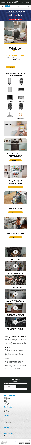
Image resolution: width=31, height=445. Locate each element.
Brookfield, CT (7, 408)
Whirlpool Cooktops (21, 101)
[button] (2, 6)
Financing (5, 399)
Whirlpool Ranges (21, 84)
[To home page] (7, 6)
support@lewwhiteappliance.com (10, 413)
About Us (5, 401)
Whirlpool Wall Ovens (10, 101)
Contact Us (11, 67)
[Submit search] (29, 8)
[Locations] (22, 6)
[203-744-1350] (25, 6)
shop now (10, 19)
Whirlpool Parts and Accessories (21, 118)
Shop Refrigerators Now (15, 186)
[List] (19, 6)
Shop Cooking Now (15, 160)
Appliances (5, 397)
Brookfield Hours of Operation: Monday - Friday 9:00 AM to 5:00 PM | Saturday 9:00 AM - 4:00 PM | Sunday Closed (15, 1)
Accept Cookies (22, 443)
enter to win (20, 19)
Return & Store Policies (7, 404)
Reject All (27, 443)
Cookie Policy (14, 441)
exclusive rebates (15, 19)
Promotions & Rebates (7, 398)
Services (5, 400)
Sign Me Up (15, 389)
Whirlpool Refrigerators (10, 84)
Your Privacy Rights (3, 443)
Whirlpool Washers (9, 109)
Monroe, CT (6, 420)
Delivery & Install (6, 403)
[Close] (30, 440)
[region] (15, 442)
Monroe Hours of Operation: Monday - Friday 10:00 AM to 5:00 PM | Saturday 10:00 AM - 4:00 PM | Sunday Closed (15, 3)
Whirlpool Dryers (21, 109)
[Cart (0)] (28, 6)
